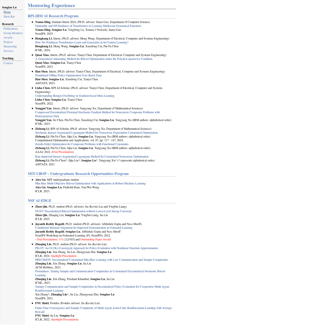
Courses (8, 63)
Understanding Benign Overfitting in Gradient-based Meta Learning (74, 95)
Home (7, 12)
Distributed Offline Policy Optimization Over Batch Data (68, 75)
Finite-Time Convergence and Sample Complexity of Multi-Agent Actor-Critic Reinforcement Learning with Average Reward (103, 310)
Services (8, 51)
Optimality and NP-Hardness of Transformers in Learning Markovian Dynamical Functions (88, 26)
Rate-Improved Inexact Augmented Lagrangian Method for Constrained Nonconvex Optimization (92, 156)
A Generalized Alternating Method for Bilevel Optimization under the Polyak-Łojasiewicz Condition (93, 59)
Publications (11, 28)
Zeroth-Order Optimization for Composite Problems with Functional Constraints (82, 144)
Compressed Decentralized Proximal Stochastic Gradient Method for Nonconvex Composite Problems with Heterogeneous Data (97, 114)
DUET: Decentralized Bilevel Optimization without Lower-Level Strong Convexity (83, 211)
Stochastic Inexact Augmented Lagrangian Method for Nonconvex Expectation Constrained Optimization (96, 132)
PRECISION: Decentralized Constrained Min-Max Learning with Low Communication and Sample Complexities (101, 260)
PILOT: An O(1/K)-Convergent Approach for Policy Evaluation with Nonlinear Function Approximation (96, 248)
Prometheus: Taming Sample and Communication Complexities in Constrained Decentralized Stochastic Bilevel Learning (100, 273)
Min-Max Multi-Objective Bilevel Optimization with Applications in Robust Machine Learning (90, 183)
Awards (8, 37)
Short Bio (9, 16)
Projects (8, 42)
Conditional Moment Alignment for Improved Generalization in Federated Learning (83, 227)
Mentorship (10, 46)
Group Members (13, 33)
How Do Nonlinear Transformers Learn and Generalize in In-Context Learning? (81, 42)
